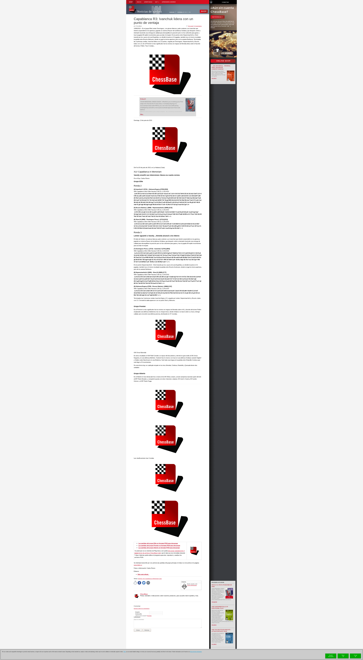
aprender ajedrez (169, 2)
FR (189, 12)
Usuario (137, 612)
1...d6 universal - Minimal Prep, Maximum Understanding (221, 67)
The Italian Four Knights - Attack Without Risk (221, 630)
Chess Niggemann (192, 585)
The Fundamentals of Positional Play (220, 607)
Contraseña (138, 614)
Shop (131, 2)
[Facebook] (139, 582)
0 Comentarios (198, 26)
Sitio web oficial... (143, 574)
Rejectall (343, 656)
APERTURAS (148, 2)
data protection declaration (196, 651)
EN (186, 12)
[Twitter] (144, 582)
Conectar (225, 2)
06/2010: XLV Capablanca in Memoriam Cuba (150, 578)
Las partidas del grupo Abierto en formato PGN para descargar (159, 548)
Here (125, 651)
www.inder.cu (138, 565)
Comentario (137, 617)
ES (188, 12)
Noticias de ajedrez (149, 11)
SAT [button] (156, 2)
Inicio (139, 2)
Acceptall (355, 656)
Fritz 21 (143, 99)
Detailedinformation (330, 656)
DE (184, 12)
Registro (149, 615)
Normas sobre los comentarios (141, 608)
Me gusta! (190, 26)
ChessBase (144, 594)
